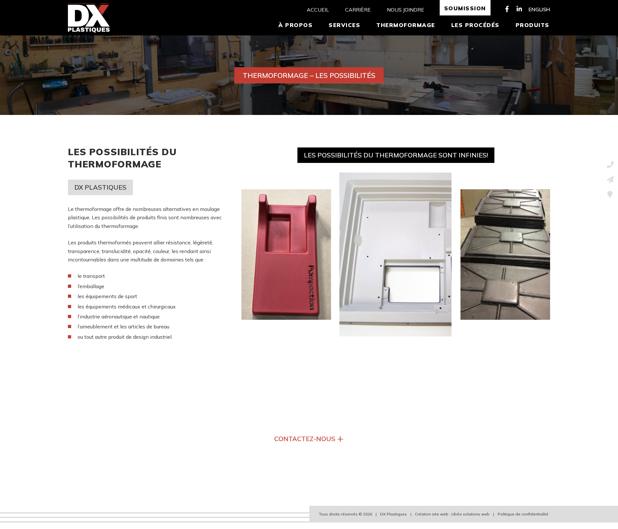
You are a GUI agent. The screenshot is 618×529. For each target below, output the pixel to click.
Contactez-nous (309, 438)
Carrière (358, 9)
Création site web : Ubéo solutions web (452, 514)
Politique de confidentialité (523, 514)
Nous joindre (405, 9)
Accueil (318, 9)
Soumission (465, 8)
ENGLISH (539, 9)
